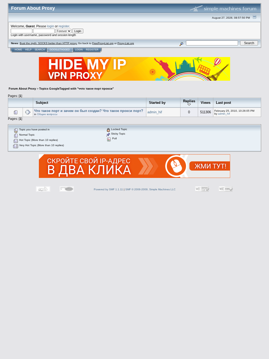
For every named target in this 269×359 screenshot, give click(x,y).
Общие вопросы (47, 114)
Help (28, 49)
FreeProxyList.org (102, 43)
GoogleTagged (60, 49)
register (64, 26)
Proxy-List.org (125, 43)
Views (205, 103)
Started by (157, 103)
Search (40, 49)
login (50, 26)
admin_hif (154, 112)
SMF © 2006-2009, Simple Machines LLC (150, 189)
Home (18, 49)
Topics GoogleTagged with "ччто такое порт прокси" (76, 88)
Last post (223, 103)
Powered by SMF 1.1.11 (108, 189)
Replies (189, 101)
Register (92, 49)
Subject (42, 103)
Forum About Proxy (22, 88)
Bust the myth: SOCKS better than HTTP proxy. (48, 43)
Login (79, 49)
